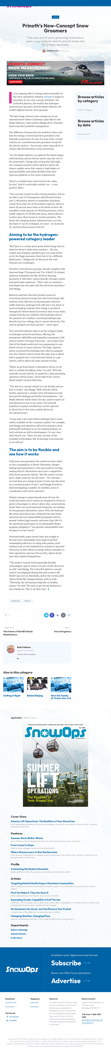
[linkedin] (18, 658)
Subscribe (66, 963)
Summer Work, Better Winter (27, 838)
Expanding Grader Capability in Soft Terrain (35, 899)
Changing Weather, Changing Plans (30, 916)
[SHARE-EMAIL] (63, 615)
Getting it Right (11, 695)
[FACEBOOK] (52, 615)
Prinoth (48, 96)
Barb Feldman (24, 647)
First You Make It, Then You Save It (29, 892)
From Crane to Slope (22, 845)
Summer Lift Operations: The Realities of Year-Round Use (43, 821)
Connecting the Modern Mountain (29, 869)
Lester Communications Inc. (39, 1039)
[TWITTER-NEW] (46, 615)
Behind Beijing (35, 695)
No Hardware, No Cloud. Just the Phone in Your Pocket (41, 909)
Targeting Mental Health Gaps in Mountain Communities (42, 883)
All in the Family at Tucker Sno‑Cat (61, 697)
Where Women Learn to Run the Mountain (34, 852)
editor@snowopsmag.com (92, 1020)
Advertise (66, 981)
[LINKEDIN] (57, 615)
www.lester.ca (87, 1023)
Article (55, 17)
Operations (15, 601)
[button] (68, 615)
